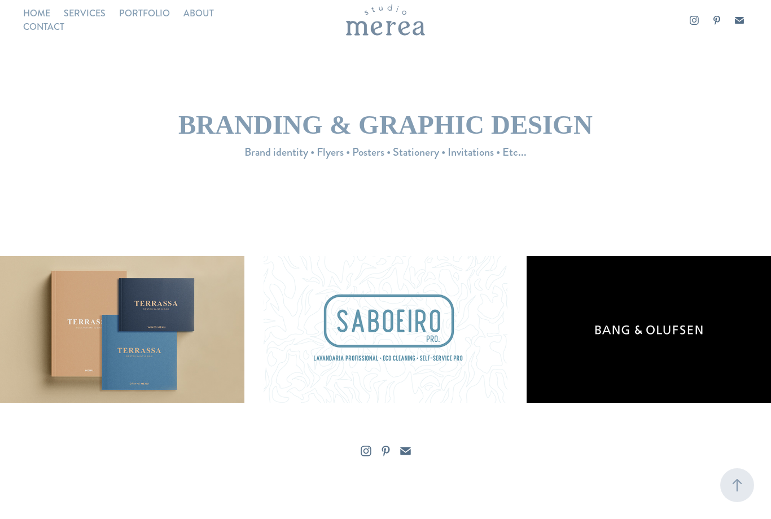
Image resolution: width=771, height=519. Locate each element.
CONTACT (43, 26)
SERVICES (85, 13)
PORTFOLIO (144, 13)
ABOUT (198, 13)
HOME (36, 13)
